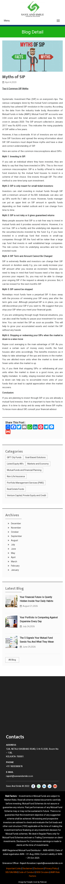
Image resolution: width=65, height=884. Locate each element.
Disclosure (39, 868)
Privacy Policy (51, 868)
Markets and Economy (38, 464)
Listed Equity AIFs (15, 464)
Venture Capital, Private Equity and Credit (26, 495)
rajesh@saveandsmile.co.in (19, 776)
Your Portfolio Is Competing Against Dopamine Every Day (39, 619)
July (13, 544)
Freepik (29, 882)
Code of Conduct (27, 872)
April (13, 557)
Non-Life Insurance (16, 476)
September (16, 536)
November (16, 528)
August (14, 540)
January (15, 570)
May (13, 553)
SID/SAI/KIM (11, 872)
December (16, 523)
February (15, 566)
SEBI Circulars (42, 872)
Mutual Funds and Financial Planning (24, 470)
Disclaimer (27, 868)
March (14, 561)
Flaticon (43, 882)
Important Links (13, 868)
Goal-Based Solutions (35, 457)
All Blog (12, 659)
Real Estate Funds (15, 489)
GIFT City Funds (14, 457)
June (13, 549)
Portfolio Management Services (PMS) (25, 483)
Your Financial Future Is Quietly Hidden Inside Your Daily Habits (36, 599)
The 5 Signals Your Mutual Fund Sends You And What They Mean (37, 639)
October (15, 532)
